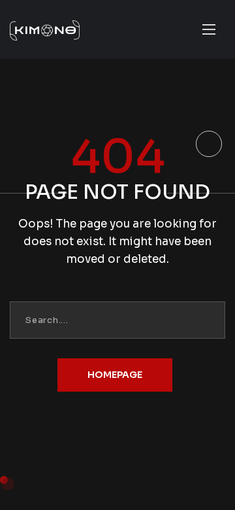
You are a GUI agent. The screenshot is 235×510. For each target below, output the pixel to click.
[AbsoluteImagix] (59, 29)
